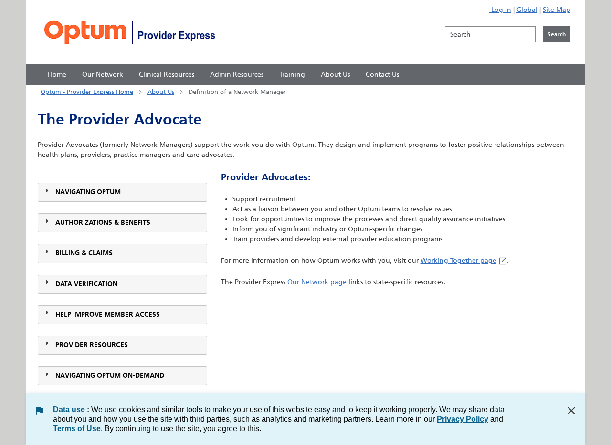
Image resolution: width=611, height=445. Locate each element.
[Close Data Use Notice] (571, 410)
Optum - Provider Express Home (87, 91)
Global (526, 10)
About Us (160, 91)
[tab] (122, 192)
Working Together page (458, 261)
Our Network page (317, 282)
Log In (500, 10)
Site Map (556, 10)
